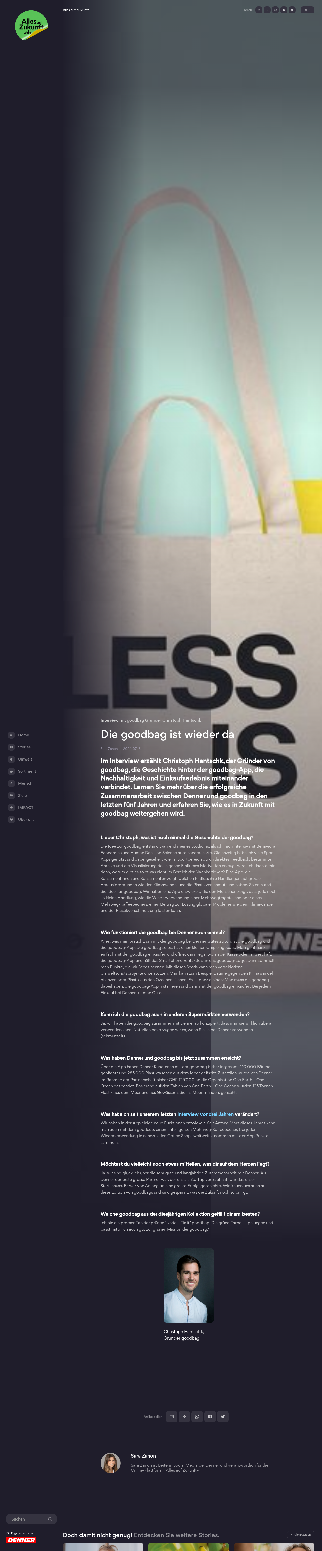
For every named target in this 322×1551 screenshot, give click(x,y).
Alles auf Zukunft (76, 10)
